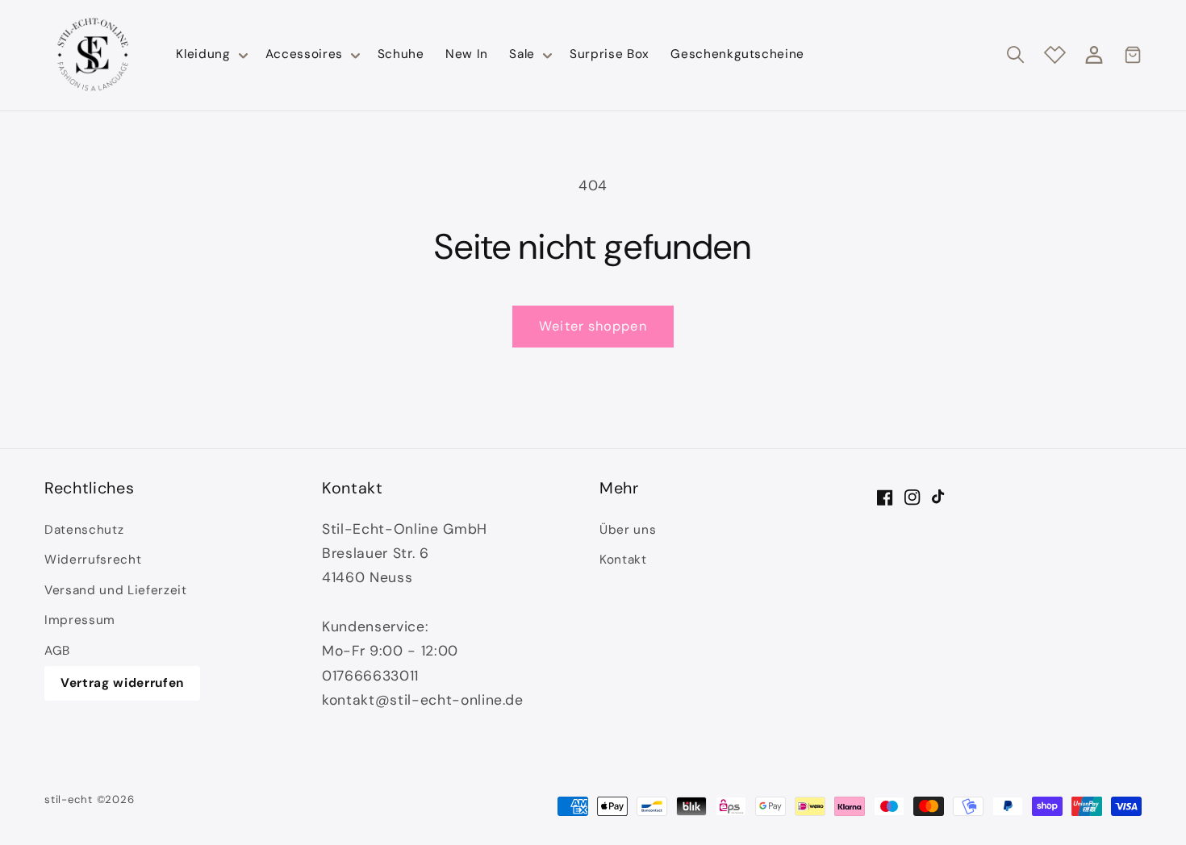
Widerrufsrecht (92, 560)
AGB (57, 651)
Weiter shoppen (592, 326)
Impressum (79, 620)
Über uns (627, 530)
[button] (209, 54)
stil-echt (68, 799)
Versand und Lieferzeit (115, 590)
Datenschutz (83, 530)
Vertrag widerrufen (122, 683)
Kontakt (623, 560)
